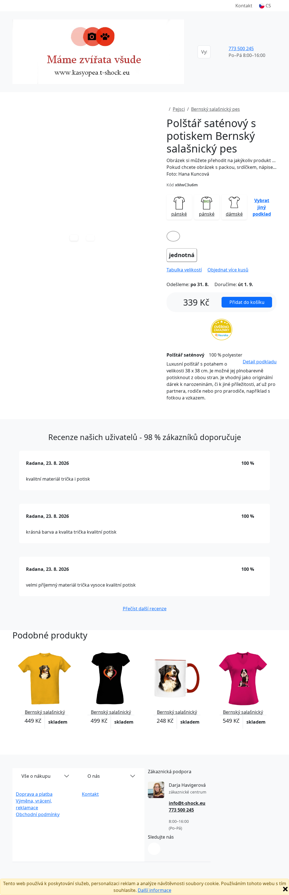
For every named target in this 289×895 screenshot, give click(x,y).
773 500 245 (241, 48)
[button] (265, 5)
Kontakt (243, 6)
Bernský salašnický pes (215, 109)
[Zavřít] (285, 889)
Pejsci (179, 109)
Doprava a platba (34, 794)
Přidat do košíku (246, 302)
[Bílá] (173, 236)
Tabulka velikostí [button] (184, 270)
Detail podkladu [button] (260, 362)
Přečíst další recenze (145, 608)
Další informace (154, 890)
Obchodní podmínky (38, 814)
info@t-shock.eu (187, 803)
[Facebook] (154, 849)
